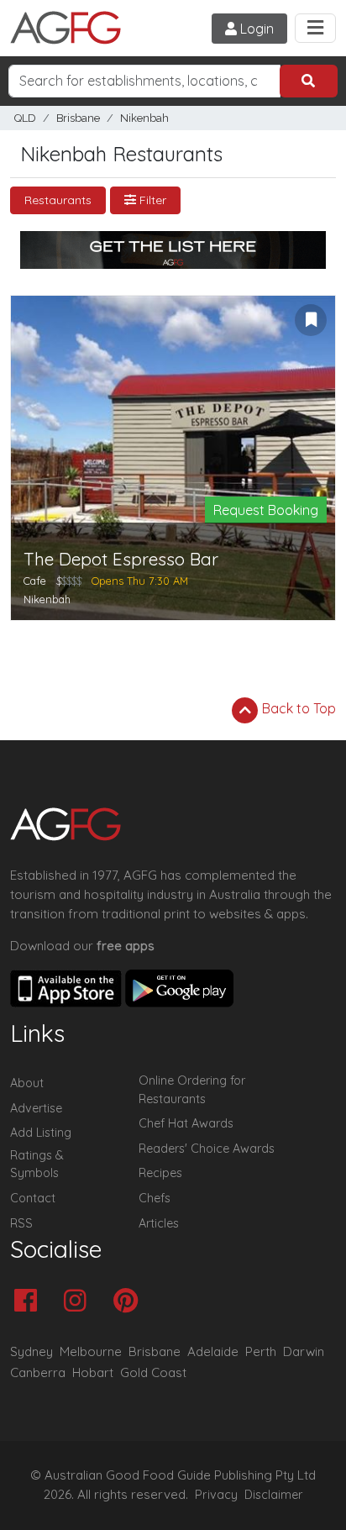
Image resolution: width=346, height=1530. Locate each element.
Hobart (92, 1372)
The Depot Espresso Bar (121, 559)
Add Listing (40, 1132)
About (27, 1083)
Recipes (160, 1172)
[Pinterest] (129, 1302)
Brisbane (78, 118)
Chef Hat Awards (186, 1123)
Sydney (31, 1351)
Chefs (154, 1198)
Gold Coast (153, 1372)
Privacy (216, 1494)
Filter (151, 200)
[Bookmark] (311, 320)
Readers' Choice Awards (207, 1148)
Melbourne (91, 1351)
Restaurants (58, 200)
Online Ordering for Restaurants (192, 1090)
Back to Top (297, 708)
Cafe (35, 580)
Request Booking (265, 510)
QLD (25, 118)
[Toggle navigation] (315, 28)
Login (255, 28)
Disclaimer (273, 1494)
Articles (159, 1223)
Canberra (38, 1372)
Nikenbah (144, 118)
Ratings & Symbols (37, 1164)
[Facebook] (30, 1302)
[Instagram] (79, 1302)
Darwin (303, 1351)
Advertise (36, 1108)
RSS (21, 1223)
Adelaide (213, 1351)
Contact (32, 1198)
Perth (260, 1351)
